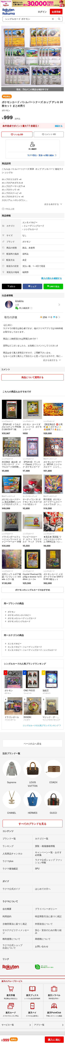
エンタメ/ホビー (29, 222)
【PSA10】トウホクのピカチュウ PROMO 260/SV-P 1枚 (11, 427)
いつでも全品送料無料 (32, 996)
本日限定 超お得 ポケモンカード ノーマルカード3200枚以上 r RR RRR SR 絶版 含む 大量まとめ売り (11, 467)
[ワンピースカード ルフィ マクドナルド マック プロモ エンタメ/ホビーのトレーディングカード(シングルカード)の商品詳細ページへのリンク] (32, 521)
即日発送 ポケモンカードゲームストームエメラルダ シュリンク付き (53, 503)
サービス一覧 (8, 1025)
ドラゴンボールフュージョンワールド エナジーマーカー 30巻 (11, 539)
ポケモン (6, 110)
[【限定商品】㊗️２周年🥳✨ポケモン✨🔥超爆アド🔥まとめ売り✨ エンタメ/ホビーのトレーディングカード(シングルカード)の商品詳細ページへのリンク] (53, 409)
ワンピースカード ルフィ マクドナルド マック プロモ (32, 539)
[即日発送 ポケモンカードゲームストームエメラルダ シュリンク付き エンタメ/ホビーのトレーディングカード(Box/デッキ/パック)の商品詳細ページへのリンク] (53, 484)
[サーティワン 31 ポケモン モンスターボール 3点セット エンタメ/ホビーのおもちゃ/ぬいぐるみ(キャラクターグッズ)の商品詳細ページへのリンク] (32, 484)
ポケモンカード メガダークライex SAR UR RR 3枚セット (53, 576)
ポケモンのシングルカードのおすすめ (32, 589)
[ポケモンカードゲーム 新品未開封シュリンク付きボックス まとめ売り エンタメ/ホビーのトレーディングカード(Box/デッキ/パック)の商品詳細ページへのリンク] (11, 484)
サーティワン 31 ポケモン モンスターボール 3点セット (32, 502)
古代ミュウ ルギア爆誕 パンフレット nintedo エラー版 (11, 576)
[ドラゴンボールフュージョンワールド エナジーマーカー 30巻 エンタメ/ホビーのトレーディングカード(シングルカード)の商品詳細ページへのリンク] (11, 521)
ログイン (42, 11)
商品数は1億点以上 (11, 996)
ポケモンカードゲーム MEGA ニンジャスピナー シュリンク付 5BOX (53, 465)
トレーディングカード (34, 225)
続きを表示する (51, 204)
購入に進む (54, 1039)
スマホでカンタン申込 (11, 1014)
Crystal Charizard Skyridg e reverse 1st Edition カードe (32, 576)
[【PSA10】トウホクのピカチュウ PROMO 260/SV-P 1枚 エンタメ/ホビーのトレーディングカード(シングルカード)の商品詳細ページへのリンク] (11, 409)
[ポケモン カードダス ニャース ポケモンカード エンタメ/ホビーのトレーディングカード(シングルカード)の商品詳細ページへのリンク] (32, 409)
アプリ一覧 (39, 1025)
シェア (33, 286)
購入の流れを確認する (51, 278)
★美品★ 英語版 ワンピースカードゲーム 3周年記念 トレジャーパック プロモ (53, 540)
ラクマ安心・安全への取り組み (40, 155)
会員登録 (56, 11)
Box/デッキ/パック (50, 459)
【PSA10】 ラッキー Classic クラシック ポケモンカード (32, 464)
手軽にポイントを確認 (54, 1014)
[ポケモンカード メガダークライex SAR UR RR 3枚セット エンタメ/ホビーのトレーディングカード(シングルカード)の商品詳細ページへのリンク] (53, 559)
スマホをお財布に (32, 1014)
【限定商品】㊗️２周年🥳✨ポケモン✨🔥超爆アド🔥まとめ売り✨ (53, 428)
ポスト (12, 286)
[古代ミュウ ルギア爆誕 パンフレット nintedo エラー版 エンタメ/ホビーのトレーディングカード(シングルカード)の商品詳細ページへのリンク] (11, 559)
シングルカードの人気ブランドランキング (41, 725)
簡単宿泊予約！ (54, 996)
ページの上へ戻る (32, 743)
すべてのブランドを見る (32, 823)
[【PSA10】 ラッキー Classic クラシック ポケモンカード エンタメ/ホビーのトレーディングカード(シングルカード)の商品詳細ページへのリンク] (32, 447)
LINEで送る (54, 286)
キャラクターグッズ (30, 496)
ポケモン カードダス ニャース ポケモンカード (32, 427)
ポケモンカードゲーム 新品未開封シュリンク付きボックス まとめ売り (11, 503)
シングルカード (31, 229)
